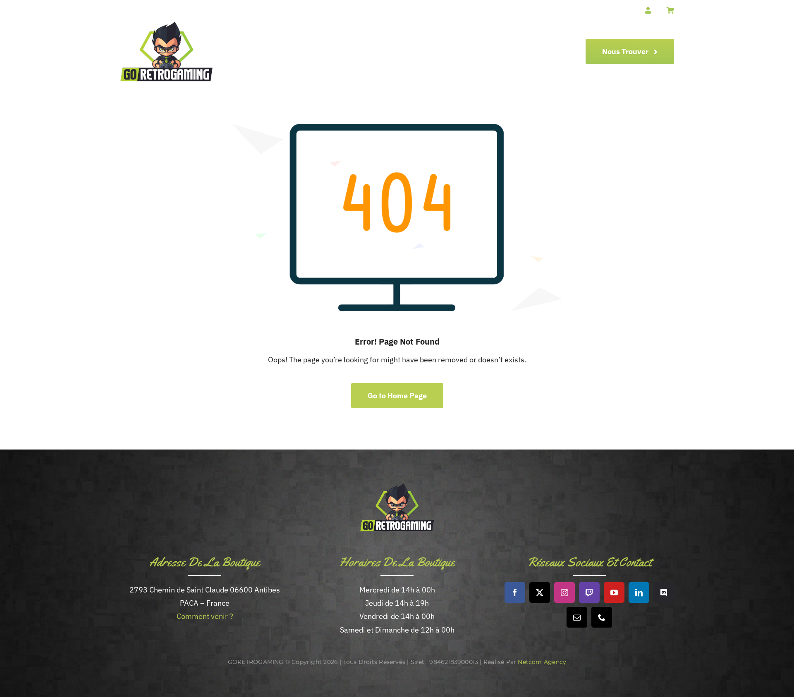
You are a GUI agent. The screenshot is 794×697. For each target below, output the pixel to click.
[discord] (663, 592)
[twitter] (539, 592)
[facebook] (515, 592)
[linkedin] (639, 592)
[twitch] (589, 592)
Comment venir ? (205, 616)
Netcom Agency (542, 662)
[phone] (601, 617)
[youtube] (614, 592)
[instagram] (564, 592)
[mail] (577, 617)
